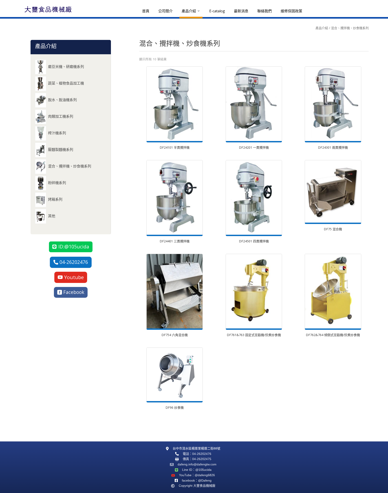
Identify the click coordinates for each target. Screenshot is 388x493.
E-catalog (217, 11)
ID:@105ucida (73, 246)
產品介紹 (191, 11)
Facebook (73, 292)
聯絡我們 (264, 11)
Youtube (74, 277)
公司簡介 (165, 11)
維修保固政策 (291, 11)
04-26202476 (74, 262)
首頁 (145, 11)
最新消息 (241, 11)
